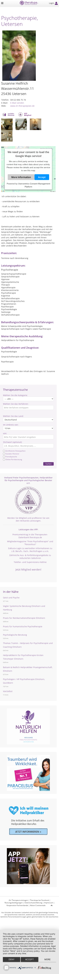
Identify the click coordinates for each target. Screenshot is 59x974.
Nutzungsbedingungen (14, 902)
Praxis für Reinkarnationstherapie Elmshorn (24, 618)
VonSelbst (7, 691)
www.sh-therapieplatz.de (22, 105)
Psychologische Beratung (15, 634)
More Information (21, 177)
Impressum (48, 902)
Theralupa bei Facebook (39, 900)
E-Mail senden (17, 102)
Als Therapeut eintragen (18, 900)
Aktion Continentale (38, 905)
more (47, 959)
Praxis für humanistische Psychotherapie (22, 626)
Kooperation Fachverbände (17, 905)
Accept (42, 177)
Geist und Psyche (11, 597)
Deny (11, 959)
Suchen (48, 464)
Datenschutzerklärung (33, 902)
